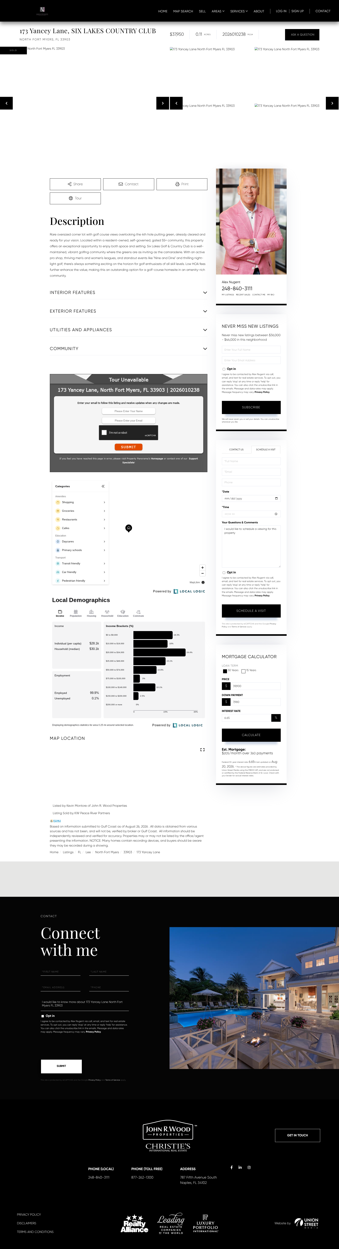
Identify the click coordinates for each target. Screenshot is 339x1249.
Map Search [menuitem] (183, 11)
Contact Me (258, 295)
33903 (127, 852)
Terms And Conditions (35, 1232)
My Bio (270, 295)
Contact (323, 11)
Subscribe (251, 407)
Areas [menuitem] (216, 11)
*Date (225, 491)
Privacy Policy (262, 392)
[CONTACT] (302, 34)
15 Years (251, 670)
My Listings (228, 295)
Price (225, 679)
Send (61, 1066)
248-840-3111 (237, 289)
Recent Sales (243, 295)
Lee (88, 852)
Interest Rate (231, 711)
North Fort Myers (107, 852)
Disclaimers (26, 1223)
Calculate (251, 735)
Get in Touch (297, 1135)
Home (54, 852)
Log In (281, 11)
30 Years (233, 670)
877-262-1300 (142, 1178)
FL (79, 852)
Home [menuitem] (163, 11)
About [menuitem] (259, 11)
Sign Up (297, 11)
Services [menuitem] (237, 11)
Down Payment (232, 695)
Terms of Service (239, 627)
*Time (225, 507)
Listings (68, 852)
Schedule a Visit (265, 449)
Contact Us (236, 449)
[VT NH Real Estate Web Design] (306, 1223)
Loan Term (230, 665)
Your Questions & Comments (240, 522)
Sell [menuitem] (202, 11)
